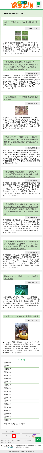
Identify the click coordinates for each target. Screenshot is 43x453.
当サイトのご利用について (8, 442)
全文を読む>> (20, 53)
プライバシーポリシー (26, 440)
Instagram (29, 436)
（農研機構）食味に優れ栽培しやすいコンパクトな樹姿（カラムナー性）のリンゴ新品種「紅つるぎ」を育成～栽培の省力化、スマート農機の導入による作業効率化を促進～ (21, 209)
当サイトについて (6, 440)
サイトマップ (15, 440)
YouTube (9, 436)
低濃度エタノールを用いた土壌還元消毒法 (21, 316)
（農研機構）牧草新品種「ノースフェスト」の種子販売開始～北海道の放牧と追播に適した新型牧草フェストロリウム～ (21, 174)
